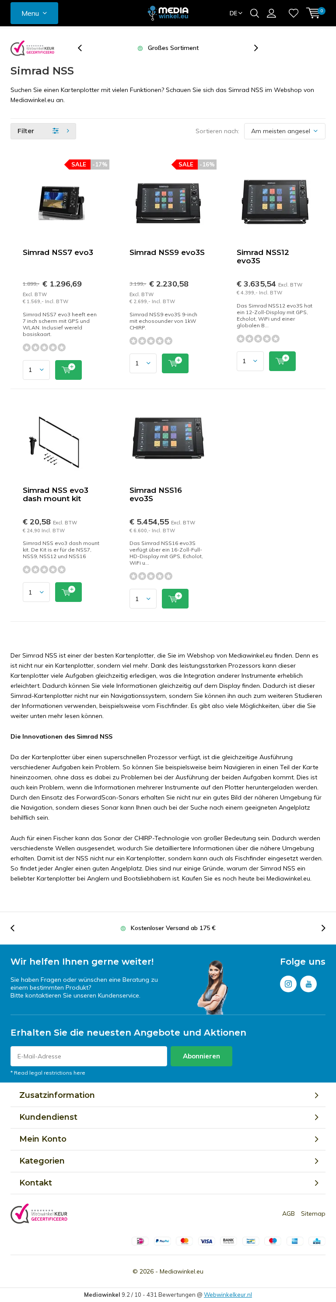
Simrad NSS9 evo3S (167, 252)
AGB (288, 1213)
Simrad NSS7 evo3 (58, 252)
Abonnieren (201, 1056)
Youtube (308, 984)
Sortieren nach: (217, 131)
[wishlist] (293, 13)
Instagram (288, 984)
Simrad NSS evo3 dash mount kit (55, 494)
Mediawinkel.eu (181, 1271)
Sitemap (313, 1213)
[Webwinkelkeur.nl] (32, 48)
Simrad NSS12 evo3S (263, 256)
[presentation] (84, 48)
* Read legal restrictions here (47, 1072)
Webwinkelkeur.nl (228, 1294)
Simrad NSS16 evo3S (156, 494)
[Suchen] (254, 13)
